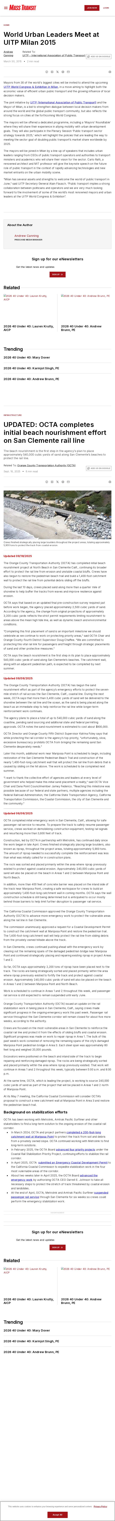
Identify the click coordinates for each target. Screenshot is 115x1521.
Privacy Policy (100, 1506)
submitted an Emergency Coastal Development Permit (73, 1162)
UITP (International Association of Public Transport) (63, 102)
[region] (57, 1511)
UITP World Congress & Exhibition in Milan (31, 86)
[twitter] (57, 71)
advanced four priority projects (75, 1149)
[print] (109, 71)
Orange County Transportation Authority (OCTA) (46, 465)
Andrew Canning (27, 236)
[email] (68, 71)
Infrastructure (13, 415)
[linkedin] (52, 71)
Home (6, 25)
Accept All (57, 1515)
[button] (6, 8)
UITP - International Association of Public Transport (53, 55)
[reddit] (62, 71)
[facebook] (46, 71)
